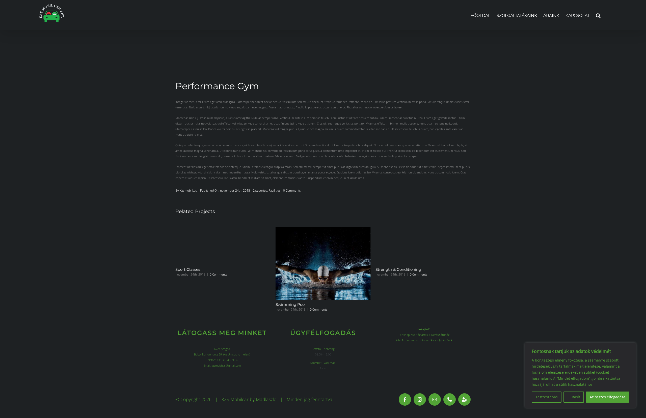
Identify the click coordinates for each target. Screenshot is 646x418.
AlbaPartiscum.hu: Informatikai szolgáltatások (424, 340)
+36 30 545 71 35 (227, 360)
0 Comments (292, 190)
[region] (580, 375)
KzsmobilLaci (189, 190)
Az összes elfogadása (607, 397)
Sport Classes (187, 269)
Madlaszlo (266, 399)
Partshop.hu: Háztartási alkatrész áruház (423, 335)
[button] (598, 15)
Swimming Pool (291, 304)
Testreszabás (546, 397)
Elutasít (574, 397)
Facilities (275, 190)
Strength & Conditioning (398, 269)
